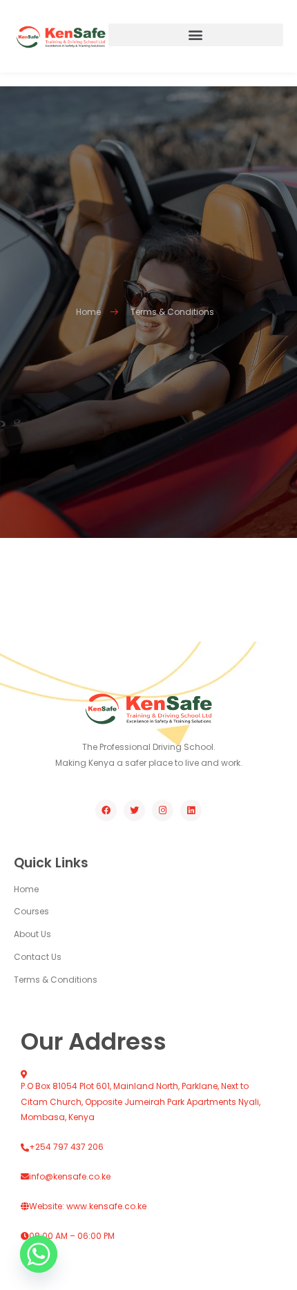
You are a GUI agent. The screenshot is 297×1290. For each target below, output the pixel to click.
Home (26, 889)
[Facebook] (106, 810)
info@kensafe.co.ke (70, 1176)
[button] (196, 34)
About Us (32, 934)
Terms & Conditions (55, 979)
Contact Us (37, 957)
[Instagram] (162, 810)
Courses (31, 911)
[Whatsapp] (38, 1254)
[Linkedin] (191, 810)
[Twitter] (134, 810)
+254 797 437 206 (66, 1147)
